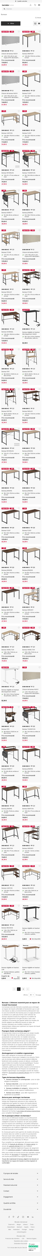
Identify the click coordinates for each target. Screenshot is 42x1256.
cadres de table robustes (31, 1150)
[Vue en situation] (39, 23)
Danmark (19, 1227)
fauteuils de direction (16, 1144)
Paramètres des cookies (21, 1241)
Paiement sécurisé (10, 1185)
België (19, 1224)
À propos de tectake (11, 1173)
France (33, 1227)
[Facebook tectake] (9, 1217)
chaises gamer (30, 1144)
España (26, 1227)
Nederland (16, 1229)
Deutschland (10, 1227)
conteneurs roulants (14, 1150)
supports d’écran (14, 1146)
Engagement (8, 1197)
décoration (15, 1154)
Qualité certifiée (9, 1203)
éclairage (25, 1154)
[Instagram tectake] (23, 1217)
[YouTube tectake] (28, 1217)
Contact (6, 1191)
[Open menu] (39, 5)
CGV (23, 1238)
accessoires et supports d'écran (19, 1072)
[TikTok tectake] (18, 1217)
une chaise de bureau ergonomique (28, 1111)
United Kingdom (21, 1232)
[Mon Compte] (30, 5)
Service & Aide (9, 1179)
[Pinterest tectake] (13, 1217)
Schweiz (25, 1224)
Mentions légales (31, 1238)
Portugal (24, 1229)
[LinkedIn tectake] (32, 1217)
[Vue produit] (35, 23)
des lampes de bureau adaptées (15, 1107)
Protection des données (12, 1238)
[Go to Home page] (8, 5)
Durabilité (7, 1209)
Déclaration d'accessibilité (21, 1243)
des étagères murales (14, 1105)
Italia (9, 1229)
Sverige (31, 1229)
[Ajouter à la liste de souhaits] (19, 31)
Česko (32, 1224)
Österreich (11, 1224)
